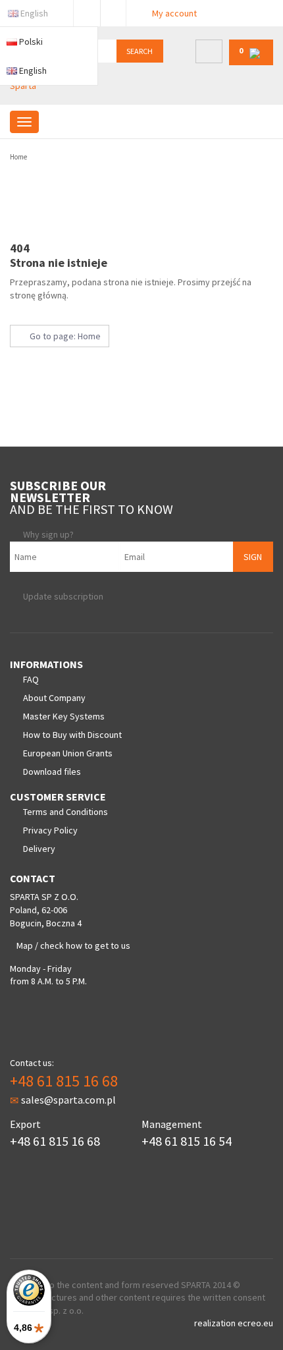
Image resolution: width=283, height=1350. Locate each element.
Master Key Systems (64, 716)
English (34, 13)
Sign (253, 557)
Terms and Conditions (65, 812)
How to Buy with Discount (72, 735)
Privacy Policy (50, 830)
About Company (54, 698)
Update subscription (63, 596)
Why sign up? (48, 534)
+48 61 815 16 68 (64, 1081)
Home (18, 156)
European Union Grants (68, 753)
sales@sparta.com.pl (68, 1099)
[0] (251, 62)
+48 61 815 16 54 (187, 1141)
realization (216, 1323)
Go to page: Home (63, 336)
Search (139, 51)
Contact (113, 10)
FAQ (31, 679)
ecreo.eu (255, 1323)
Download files (52, 771)
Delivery (39, 849)
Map (24, 945)
